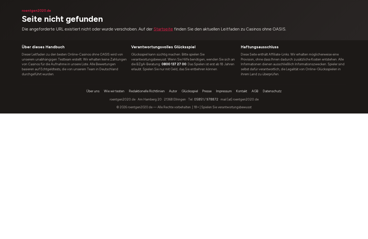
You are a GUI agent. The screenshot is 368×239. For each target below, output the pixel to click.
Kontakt (241, 91)
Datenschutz (272, 91)
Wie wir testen (114, 91)
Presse (207, 91)
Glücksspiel (189, 91)
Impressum (224, 91)
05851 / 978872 (206, 99)
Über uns (92, 91)
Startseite (163, 29)
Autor (173, 91)
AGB (255, 91)
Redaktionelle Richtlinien (147, 91)
